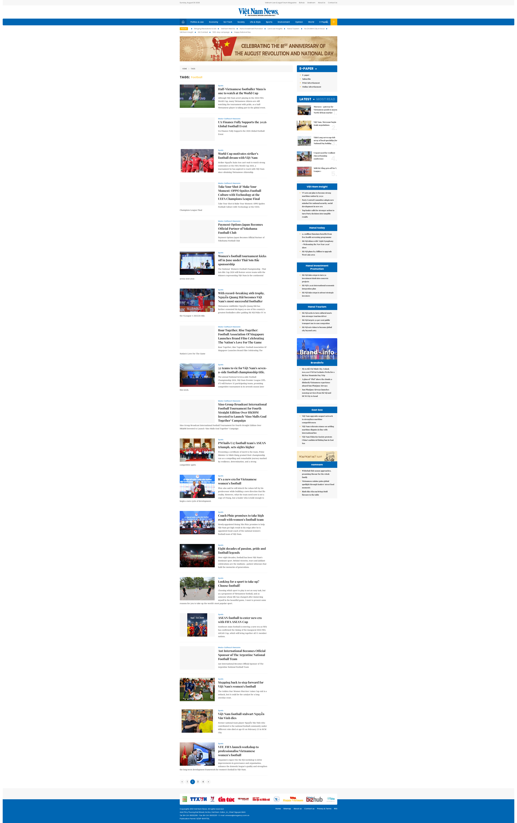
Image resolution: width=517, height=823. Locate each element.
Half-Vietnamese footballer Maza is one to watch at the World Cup (242, 91)
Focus (184, 28)
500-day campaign (221, 32)
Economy (213, 22)
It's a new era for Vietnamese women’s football (237, 481)
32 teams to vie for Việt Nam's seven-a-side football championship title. (242, 370)
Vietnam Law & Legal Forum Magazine (280, 2)
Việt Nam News (258, 12)
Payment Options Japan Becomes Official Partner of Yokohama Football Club (240, 228)
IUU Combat (203, 32)
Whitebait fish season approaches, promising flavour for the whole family (316, 473)
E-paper (306, 69)
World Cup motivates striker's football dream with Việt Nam (238, 155)
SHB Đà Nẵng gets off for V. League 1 (325, 169)
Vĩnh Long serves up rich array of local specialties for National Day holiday (325, 140)
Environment (284, 22)
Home (184, 69)
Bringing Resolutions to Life (205, 28)
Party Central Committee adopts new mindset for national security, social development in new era (318, 203)
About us (298, 808)
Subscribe (306, 79)
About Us (321, 2)
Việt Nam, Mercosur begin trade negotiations (325, 123)
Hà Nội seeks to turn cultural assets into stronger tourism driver (317, 314)
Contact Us (332, 2)
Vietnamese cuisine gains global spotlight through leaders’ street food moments (318, 484)
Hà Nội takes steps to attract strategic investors (318, 294)
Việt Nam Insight (186, 32)
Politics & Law (197, 22)
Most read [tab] (325, 99)
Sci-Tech (227, 22)
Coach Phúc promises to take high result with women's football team (241, 517)
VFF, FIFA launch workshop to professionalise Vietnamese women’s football (238, 751)
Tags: (185, 77)
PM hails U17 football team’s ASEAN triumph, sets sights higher (242, 445)
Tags (193, 69)
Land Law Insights (275, 28)
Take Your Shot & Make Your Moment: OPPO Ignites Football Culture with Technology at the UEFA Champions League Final (239, 193)
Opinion (299, 22)
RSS (335, 808)
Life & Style (255, 22)
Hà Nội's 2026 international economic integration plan (318, 287)
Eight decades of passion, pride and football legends (242, 550)
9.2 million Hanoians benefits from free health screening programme (317, 235)
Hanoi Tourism (293, 28)
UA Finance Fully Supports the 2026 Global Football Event (242, 124)
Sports (269, 22)
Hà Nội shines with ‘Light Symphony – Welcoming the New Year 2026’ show (317, 244)
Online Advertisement (311, 86)
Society (241, 22)
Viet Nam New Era (228, 28)
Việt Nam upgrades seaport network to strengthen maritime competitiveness (317, 419)
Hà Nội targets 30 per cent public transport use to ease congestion (316, 322)
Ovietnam (311, 2)
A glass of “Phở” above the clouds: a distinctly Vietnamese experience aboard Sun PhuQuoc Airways (317, 382)
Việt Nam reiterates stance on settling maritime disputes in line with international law (318, 429)
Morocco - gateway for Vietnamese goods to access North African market (325, 109)
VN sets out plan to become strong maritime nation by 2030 (316, 194)
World (311, 22)
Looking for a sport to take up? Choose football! (238, 583)
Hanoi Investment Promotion (251, 28)
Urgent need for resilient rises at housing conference (324, 155)
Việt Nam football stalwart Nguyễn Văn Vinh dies (241, 716)
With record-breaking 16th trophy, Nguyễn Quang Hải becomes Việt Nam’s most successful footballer (241, 297)
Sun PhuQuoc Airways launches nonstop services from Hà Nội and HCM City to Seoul (316, 392)
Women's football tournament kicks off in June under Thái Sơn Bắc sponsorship (242, 260)
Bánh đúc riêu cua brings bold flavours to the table (315, 493)
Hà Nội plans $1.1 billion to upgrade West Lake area (317, 253)
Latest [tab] (305, 99)
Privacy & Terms (324, 808)
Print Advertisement (311, 83)
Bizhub (302, 2)
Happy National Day (242, 32)
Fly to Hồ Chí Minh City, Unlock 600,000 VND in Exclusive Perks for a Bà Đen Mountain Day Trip (318, 372)
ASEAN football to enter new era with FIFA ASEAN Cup (240, 620)
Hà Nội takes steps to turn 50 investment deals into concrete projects (315, 278)
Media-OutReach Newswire (229, 119)
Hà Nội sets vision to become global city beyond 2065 (317, 329)
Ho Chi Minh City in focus (314, 28)
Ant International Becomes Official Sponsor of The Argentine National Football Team (242, 655)
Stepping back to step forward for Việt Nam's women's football (240, 684)
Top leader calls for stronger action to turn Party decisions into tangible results (318, 213)
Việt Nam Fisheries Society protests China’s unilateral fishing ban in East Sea (318, 440)
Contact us (309, 808)
